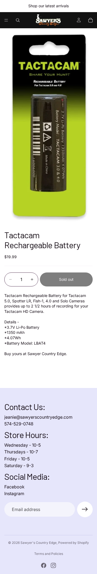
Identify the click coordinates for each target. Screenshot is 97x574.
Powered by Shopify (73, 543)
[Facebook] (43, 565)
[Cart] (90, 20)
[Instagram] (53, 565)
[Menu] (6, 20)
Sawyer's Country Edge (38, 543)
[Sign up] (85, 509)
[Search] (18, 20)
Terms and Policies (48, 554)
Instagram (14, 493)
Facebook (14, 486)
